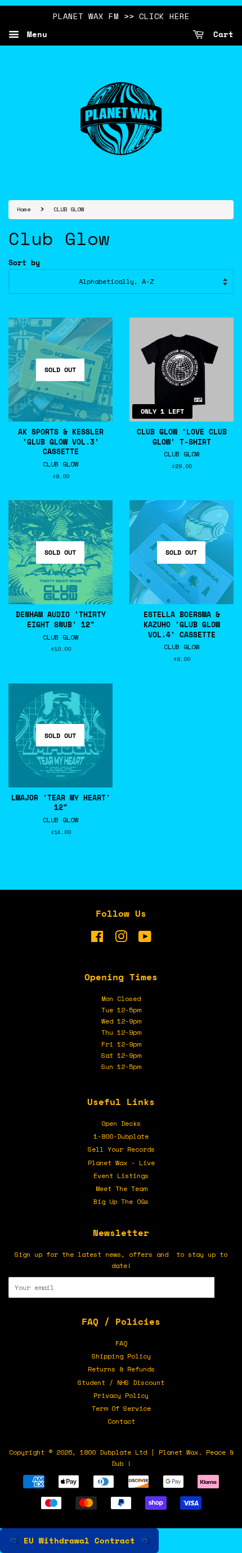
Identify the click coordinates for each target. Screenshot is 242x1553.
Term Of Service (121, 1408)
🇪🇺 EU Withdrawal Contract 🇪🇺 (79, 1540)
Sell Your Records (121, 1149)
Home (23, 209)
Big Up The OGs (121, 1201)
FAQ (121, 1343)
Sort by (24, 262)
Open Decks (121, 1123)
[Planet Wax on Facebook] (97, 939)
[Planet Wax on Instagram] (121, 939)
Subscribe (224, 1287)
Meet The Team (121, 1188)
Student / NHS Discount (121, 1382)
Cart (221, 34)
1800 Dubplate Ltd (113, 1452)
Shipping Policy (121, 1356)
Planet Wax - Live (121, 1162)
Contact (121, 1421)
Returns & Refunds (121, 1369)
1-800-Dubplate (121, 1136)
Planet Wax (178, 1452)
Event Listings (121, 1175)
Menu (34, 34)
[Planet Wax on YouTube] (144, 939)
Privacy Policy (121, 1395)
